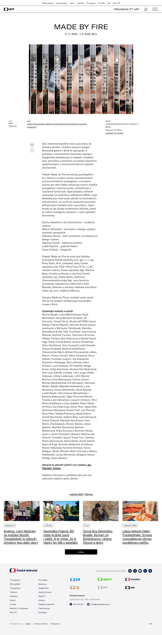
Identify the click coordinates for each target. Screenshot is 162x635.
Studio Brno (43, 588)
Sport (72, 3)
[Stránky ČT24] (75, 580)
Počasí (12, 600)
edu (108, 3)
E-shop (13, 604)
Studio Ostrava (44, 592)
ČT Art (86, 525)
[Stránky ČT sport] (105, 580)
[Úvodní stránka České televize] (23, 571)
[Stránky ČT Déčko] (74, 588)
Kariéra (41, 600)
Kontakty (42, 612)
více (81, 552)
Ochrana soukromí (40, 624)
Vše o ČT (116, 3)
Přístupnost (55, 624)
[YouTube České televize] (140, 572)
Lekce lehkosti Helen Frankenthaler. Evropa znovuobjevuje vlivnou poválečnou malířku (137, 537)
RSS (150, 624)
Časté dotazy (44, 608)
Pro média (42, 580)
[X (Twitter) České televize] (145, 572)
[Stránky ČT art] (103, 588)
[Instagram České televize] (130, 572)
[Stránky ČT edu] (138, 587)
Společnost (9, 525)
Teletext (13, 592)
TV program (91, 3)
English (28, 624)
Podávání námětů (46, 604)
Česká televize (48, 3)
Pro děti (101, 3)
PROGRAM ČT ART (126, 9)
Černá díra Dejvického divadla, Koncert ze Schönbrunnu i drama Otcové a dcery (98, 537)
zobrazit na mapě (114, 133)
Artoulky (48, 525)
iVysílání (80, 3)
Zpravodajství (61, 3)
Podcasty (14, 596)
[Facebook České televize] (135, 572)
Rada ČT (42, 596)
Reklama (42, 584)
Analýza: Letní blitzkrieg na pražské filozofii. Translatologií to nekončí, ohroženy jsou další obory (21, 537)
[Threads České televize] (150, 572)
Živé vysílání (15, 584)
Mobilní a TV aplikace (19, 608)
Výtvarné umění (130, 525)
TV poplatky (15, 588)
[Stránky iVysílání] (138, 579)
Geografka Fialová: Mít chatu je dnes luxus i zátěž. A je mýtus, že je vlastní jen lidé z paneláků (60, 537)
